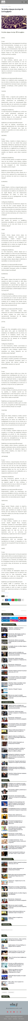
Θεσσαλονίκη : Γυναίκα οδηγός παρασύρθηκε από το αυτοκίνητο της (16, 834)
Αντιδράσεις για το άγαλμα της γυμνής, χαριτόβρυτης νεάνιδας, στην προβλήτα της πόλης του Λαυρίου (17, 785)
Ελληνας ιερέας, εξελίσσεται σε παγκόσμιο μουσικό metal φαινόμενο (16, 815)
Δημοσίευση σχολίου (5, 607)
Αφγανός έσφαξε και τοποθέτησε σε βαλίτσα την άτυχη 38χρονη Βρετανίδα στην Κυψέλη (17, 737)
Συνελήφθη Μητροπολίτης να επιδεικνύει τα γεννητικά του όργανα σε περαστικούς (17, 809)
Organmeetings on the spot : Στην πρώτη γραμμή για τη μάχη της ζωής (16, 952)
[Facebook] (6, 600)
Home (5, 1018)
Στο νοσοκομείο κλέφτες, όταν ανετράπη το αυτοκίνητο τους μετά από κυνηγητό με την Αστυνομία (17, 678)
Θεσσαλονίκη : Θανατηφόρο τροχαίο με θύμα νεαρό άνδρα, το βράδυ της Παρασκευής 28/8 (17, 635)
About (9, 1018)
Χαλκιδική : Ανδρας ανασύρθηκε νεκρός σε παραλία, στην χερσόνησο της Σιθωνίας (17, 684)
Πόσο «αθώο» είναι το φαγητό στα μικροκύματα (15, 982)
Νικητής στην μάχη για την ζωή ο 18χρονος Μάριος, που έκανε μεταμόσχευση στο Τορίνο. (15, 971)
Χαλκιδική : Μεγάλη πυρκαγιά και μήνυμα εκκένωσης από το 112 (17, 671)
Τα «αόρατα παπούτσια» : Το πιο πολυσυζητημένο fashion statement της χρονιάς (17, 841)
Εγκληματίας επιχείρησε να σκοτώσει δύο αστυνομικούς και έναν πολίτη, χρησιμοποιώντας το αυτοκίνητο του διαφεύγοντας (16, 756)
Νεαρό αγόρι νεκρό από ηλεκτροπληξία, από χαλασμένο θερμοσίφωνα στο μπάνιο (17, 876)
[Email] (19, 600)
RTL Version (21, 1018)
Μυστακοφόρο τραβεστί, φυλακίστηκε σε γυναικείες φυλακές (17, 790)
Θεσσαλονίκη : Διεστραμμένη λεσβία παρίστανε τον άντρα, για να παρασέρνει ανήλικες (17, 797)
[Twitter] (9, 600)
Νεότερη (4, 610)
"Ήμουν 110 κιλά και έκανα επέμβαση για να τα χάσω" (17, 958)
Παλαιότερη (23, 610)
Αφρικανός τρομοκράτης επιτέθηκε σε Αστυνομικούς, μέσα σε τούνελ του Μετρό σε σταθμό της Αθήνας (16, 750)
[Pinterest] (12, 600)
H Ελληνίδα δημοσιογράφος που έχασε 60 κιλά (17, 976)
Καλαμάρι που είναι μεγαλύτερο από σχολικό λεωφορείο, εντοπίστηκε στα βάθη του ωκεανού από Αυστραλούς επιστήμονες (16, 804)
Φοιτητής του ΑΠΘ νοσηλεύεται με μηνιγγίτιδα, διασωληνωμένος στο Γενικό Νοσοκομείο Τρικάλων (16, 965)
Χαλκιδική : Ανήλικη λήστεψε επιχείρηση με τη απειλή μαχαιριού (17, 774)
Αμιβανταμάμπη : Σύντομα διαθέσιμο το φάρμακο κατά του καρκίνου (17, 945)
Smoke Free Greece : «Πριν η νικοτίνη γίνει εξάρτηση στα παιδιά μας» (17, 939)
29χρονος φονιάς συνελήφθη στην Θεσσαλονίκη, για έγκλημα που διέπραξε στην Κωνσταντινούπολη (17, 654)
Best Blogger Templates (17, 1016)
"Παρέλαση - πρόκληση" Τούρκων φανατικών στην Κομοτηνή (15, 628)
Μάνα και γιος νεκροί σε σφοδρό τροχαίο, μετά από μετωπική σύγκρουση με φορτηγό (17, 696)
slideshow (4, 992)
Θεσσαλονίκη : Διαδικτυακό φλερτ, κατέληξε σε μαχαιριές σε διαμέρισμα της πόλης (17, 660)
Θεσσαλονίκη (11, 992)
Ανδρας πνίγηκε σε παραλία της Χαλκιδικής (15, 918)
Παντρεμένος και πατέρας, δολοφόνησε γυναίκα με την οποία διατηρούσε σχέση (17, 887)
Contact (15, 1018)
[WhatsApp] (16, 600)
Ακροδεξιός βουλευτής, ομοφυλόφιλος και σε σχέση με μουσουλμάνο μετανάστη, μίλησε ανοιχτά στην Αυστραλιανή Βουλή (16, 829)
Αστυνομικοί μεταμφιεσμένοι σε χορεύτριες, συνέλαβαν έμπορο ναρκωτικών (15, 822)
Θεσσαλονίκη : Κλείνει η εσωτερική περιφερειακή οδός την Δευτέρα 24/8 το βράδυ (17, 641)
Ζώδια (9, 6)
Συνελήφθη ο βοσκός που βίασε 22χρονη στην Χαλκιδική (17, 647)
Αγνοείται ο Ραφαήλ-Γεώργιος (15, 689)
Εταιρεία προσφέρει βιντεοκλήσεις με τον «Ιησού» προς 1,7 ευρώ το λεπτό (16, 852)
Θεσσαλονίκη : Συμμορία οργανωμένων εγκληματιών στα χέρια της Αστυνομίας (17, 761)
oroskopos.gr (5, 592)
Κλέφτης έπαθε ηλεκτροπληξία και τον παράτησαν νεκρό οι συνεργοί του (16, 730)
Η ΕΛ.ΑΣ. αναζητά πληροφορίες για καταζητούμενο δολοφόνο (16, 743)
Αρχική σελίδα (4, 6)
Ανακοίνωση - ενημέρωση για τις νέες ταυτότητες (16, 881)
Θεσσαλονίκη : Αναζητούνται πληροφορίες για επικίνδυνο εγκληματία (17, 665)
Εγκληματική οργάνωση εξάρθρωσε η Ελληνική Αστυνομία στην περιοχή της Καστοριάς (16, 769)
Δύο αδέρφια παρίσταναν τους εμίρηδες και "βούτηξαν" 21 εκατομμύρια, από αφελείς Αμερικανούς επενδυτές (17, 847)
